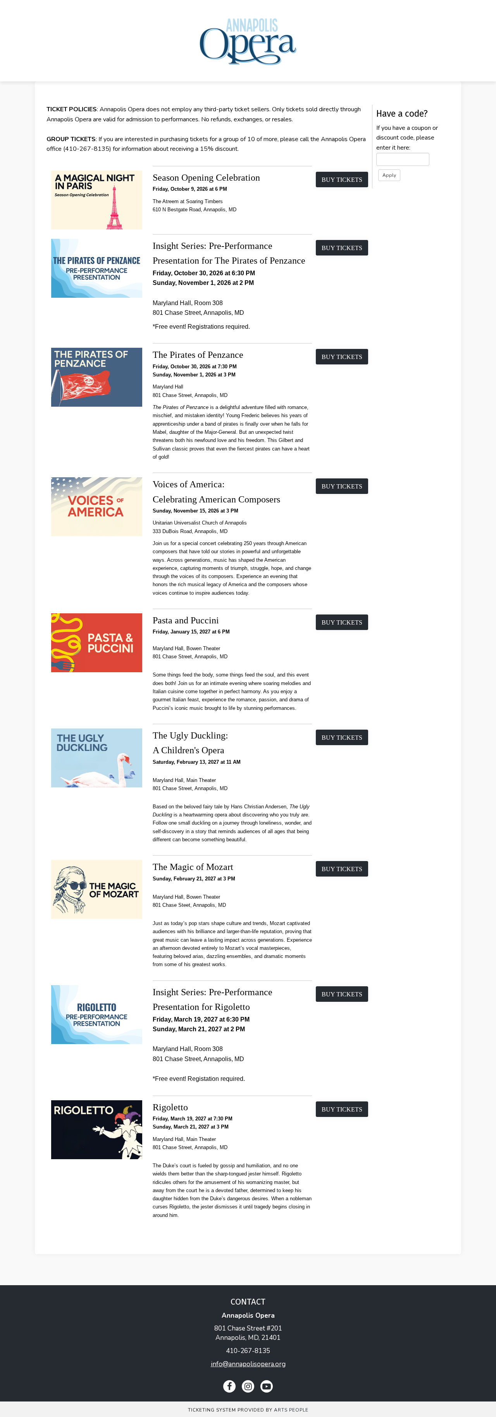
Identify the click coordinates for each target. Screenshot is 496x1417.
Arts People (291, 1410)
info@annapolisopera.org (248, 1364)
